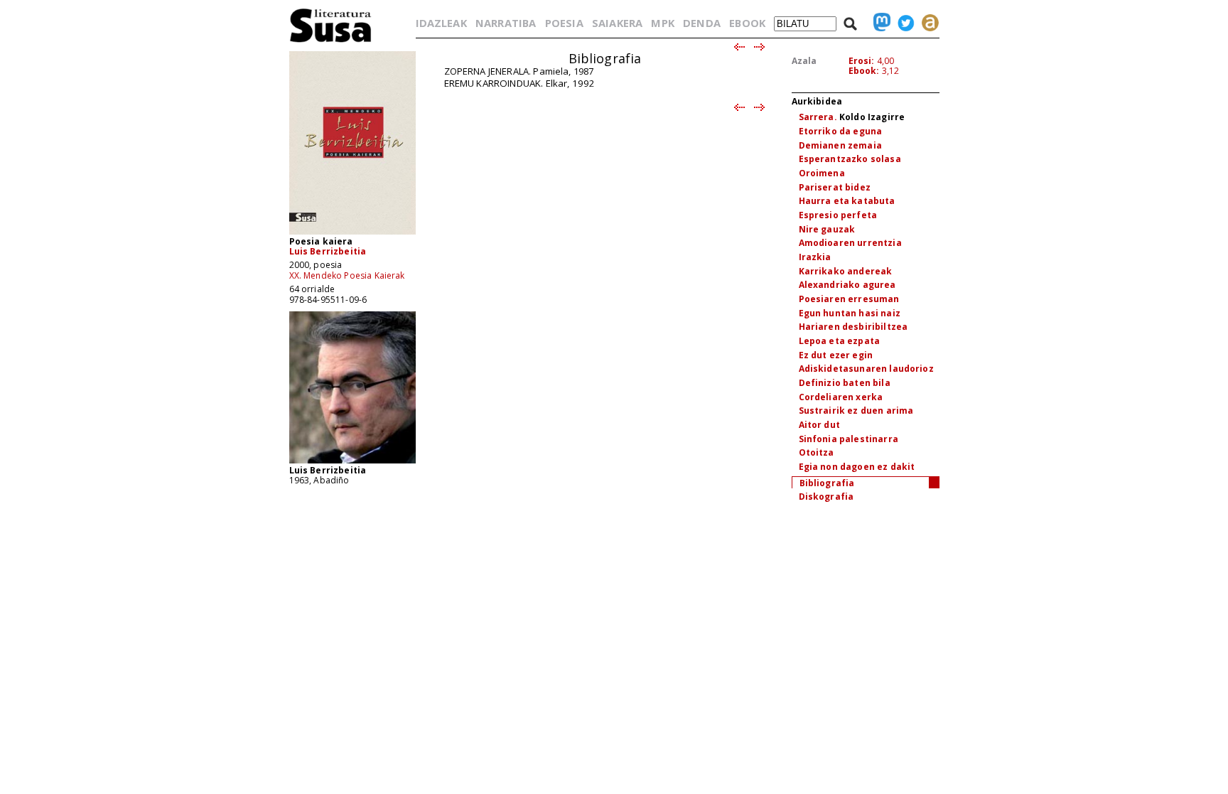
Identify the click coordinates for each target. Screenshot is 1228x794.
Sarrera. (818, 117)
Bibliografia (827, 483)
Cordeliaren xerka (841, 397)
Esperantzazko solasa (850, 159)
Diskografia (826, 496)
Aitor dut (819, 425)
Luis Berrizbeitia (328, 251)
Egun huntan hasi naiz (849, 313)
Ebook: (864, 71)
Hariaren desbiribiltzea (853, 327)
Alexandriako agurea (847, 285)
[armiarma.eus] (927, 23)
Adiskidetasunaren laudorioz (866, 369)
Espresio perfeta (838, 215)
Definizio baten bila (844, 383)
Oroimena (822, 173)
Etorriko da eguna (841, 131)
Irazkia (815, 257)
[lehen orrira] (330, 42)
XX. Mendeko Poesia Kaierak (347, 275)
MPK (662, 23)
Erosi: (862, 61)
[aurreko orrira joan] (739, 47)
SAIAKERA (617, 23)
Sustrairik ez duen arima (856, 410)
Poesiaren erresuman (849, 299)
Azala (804, 61)
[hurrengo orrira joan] (760, 47)
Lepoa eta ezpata (839, 341)
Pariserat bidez (835, 187)
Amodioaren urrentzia (850, 243)
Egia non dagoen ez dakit (857, 467)
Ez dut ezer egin (836, 355)
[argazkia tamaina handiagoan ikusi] (352, 462)
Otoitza (816, 452)
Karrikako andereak (846, 271)
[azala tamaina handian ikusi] (352, 233)
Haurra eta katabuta (847, 201)
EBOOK (747, 23)
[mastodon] (878, 23)
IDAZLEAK (441, 23)
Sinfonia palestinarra (848, 439)
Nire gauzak (827, 229)
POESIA (564, 23)
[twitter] (902, 23)
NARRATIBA (505, 23)
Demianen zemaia (840, 145)
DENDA (702, 23)
